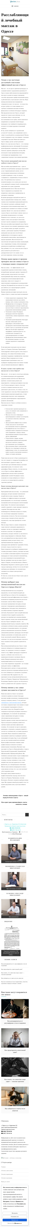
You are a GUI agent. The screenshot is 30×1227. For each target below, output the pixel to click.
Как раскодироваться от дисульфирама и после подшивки (14, 964)
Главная (3, 1167)
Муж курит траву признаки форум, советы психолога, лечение (14, 803)
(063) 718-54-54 (16, 828)
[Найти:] (15, 814)
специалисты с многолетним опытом (11, 702)
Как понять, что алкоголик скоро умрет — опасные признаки (12, 973)
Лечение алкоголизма (7, 1170)
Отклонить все (15, 1216)
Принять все (14, 1220)
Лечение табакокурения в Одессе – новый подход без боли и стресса (15, 796)
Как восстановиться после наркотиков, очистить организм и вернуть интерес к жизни (14, 982)
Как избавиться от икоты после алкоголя (12, 978)
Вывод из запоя (5, 1181)
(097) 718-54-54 (16, 830)
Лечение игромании (6, 1178)
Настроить (15, 1213)
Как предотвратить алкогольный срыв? (11, 969)
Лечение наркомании (7, 1174)
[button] (15, 6)
